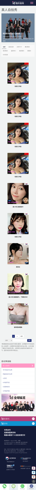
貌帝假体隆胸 (18, 327)
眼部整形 (5, 51)
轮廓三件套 (18, 86)
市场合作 (7, 430)
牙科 (6, 423)
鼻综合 (18, 267)
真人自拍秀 (6, 366)
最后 (22, 336)
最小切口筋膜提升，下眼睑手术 (18, 297)
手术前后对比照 (7, 370)
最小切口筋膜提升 (18, 207)
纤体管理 (5, 55)
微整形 (29, 51)
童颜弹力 (13, 51)
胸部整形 (21, 51)
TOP (34, 482)
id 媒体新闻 (6, 387)
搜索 (29, 340)
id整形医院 (18, 3)
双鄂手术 (19, 47)
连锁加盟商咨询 (10, 432)
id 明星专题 (6, 391)
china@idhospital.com (9, 442)
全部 (4, 47)
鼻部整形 (27, 47)
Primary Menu (31, 2)
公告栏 (5, 378)
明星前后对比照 (7, 374)
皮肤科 (7, 418)
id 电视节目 (6, 382)
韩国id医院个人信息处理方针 (14, 435)
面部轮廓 (11, 47)
